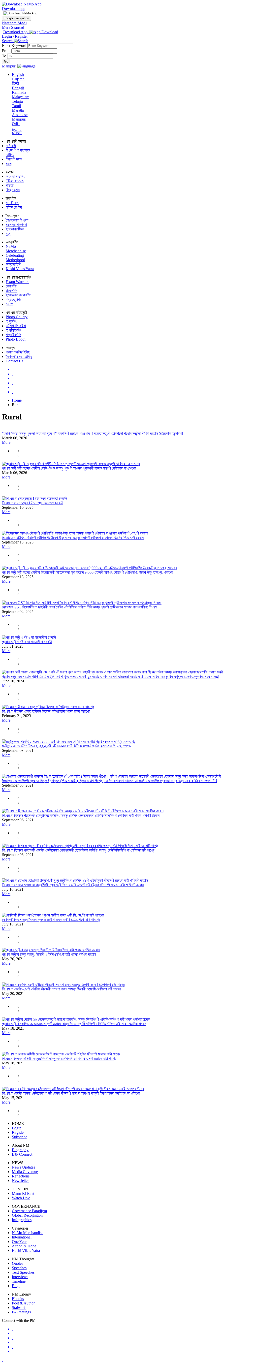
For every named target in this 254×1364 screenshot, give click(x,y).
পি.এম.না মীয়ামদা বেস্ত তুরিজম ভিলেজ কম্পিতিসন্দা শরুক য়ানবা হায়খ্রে (46, 711)
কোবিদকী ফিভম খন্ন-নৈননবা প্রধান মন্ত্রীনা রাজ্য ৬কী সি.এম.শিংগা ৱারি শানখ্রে (51, 920)
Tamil (16, 106)
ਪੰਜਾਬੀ (17, 133)
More (6, 442)
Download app (13, 8)
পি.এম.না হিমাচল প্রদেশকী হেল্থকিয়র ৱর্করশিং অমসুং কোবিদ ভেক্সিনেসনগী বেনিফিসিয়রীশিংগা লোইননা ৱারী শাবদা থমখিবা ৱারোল (80, 815)
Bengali (18, 88)
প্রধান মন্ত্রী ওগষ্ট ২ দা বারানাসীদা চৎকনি (27, 642)
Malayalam (20, 97)
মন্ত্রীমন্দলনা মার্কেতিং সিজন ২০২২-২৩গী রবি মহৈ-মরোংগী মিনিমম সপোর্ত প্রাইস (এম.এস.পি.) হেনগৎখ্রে (66, 746)
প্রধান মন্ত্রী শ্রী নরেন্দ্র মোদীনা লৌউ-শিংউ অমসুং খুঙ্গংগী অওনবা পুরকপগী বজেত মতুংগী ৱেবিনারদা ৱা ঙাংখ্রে (69, 468)
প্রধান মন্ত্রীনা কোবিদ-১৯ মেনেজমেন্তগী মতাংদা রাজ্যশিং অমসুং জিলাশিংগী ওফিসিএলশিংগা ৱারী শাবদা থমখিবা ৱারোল (74, 1024)
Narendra (14, 23)
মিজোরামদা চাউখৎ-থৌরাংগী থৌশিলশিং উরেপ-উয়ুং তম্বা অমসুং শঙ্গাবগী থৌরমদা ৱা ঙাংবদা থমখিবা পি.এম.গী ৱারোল (73, 538)
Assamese (20, 115)
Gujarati (18, 79)
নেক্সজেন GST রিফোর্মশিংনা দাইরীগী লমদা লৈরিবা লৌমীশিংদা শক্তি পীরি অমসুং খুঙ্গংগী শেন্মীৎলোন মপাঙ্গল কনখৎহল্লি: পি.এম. (80, 607)
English (18, 74)
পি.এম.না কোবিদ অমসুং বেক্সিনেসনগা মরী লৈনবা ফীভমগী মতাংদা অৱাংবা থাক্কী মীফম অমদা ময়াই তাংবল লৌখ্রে (71, 1093)
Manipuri (19, 119)
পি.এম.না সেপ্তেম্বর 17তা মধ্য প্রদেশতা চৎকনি (32, 503)
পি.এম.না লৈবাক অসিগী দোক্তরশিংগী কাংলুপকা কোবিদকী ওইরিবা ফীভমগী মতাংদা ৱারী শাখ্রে (59, 1058)
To (4, 56)
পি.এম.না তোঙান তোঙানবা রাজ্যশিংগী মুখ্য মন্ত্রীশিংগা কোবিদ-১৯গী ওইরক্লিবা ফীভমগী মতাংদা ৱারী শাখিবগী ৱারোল (73, 885)
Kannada (19, 92)
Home (17, 400)
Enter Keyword (14, 45)
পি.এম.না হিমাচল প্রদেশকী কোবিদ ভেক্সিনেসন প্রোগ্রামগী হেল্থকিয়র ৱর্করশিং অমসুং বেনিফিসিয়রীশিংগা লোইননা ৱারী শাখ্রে (78, 850)
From (6, 51)
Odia (16, 124)
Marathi (18, 110)
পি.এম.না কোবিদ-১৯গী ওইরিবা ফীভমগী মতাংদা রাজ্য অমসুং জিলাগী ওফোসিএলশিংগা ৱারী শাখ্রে (61, 989)
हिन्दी (15, 83)
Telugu (17, 101)
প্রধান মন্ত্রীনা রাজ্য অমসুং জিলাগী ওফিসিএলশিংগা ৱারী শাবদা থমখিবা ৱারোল (49, 954)
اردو (15, 128)
